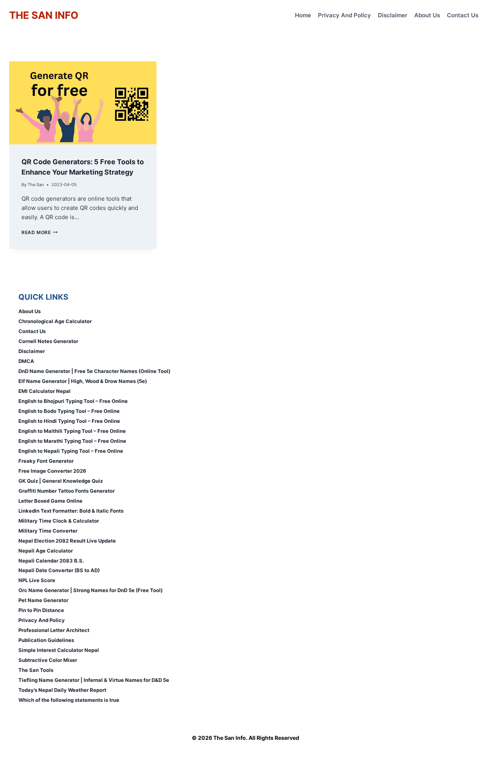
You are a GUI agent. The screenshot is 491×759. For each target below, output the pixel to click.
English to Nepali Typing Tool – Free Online (70, 451)
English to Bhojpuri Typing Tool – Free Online (73, 401)
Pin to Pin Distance (41, 610)
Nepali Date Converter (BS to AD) (59, 570)
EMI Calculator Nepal (44, 391)
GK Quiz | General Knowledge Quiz (60, 481)
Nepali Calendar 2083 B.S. (51, 561)
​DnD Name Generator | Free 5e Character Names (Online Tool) (94, 371)
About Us (427, 15)
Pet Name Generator (43, 600)
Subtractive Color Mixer (47, 660)
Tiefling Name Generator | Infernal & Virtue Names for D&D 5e (93, 680)
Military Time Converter (47, 531)
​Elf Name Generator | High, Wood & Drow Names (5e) (82, 381)
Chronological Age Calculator (55, 321)
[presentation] (83, 102)
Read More (39, 232)
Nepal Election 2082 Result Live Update (67, 541)
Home (303, 15)
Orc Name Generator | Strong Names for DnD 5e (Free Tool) (90, 590)
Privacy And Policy (344, 15)
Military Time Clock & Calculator (58, 521)
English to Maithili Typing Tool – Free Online (72, 431)
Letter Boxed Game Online (50, 501)
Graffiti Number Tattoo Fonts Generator (66, 491)
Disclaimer (392, 15)
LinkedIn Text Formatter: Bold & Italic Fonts (71, 511)
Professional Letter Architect (53, 630)
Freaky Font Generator (46, 461)
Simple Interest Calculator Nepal (58, 650)
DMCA (26, 361)
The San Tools (35, 670)
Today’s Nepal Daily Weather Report (62, 690)
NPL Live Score (36, 580)
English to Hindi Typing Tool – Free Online (69, 421)
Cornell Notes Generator (48, 341)
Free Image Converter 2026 (52, 471)
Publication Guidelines (46, 640)
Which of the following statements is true (68, 700)
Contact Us (462, 15)
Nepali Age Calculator (45, 551)
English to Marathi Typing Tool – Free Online (72, 441)
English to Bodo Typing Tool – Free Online (69, 411)
